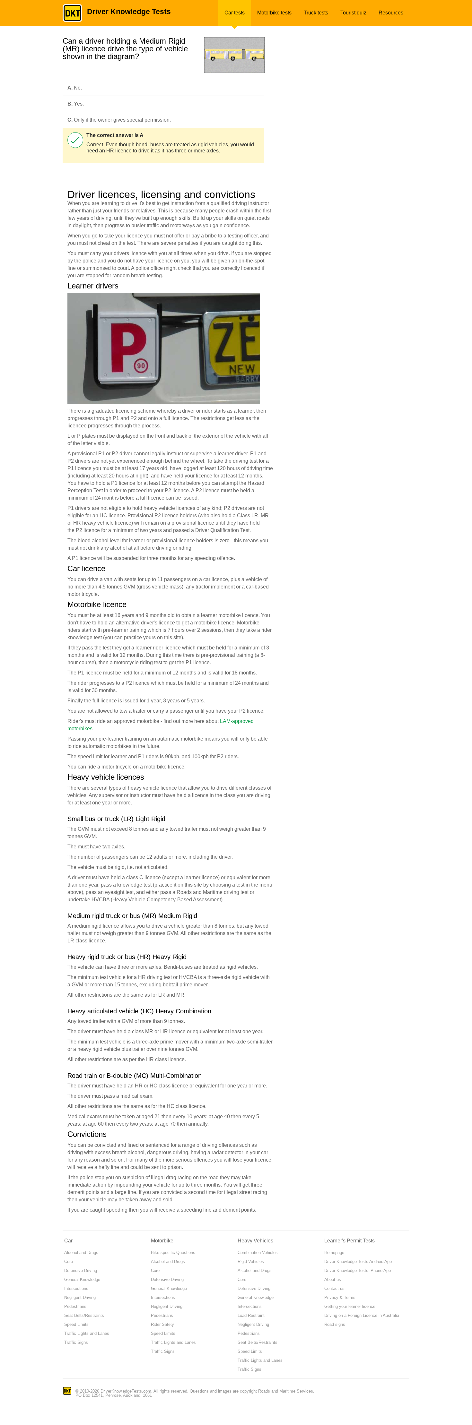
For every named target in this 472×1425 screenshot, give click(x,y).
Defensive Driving (80, 1270)
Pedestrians (75, 1306)
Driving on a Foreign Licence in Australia (361, 1315)
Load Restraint (251, 1315)
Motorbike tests (274, 12)
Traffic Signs (76, 1342)
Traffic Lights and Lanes (86, 1333)
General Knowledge (82, 1279)
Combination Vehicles (258, 1252)
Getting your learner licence (349, 1306)
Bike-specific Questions (173, 1252)
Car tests (234, 12)
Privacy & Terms (339, 1297)
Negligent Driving (80, 1297)
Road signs (334, 1324)
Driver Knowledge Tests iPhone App (357, 1270)
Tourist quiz (353, 12)
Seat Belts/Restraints (84, 1315)
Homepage (334, 1252)
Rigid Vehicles (251, 1261)
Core (68, 1261)
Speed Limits (76, 1324)
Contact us (334, 1288)
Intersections (76, 1288)
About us (332, 1279)
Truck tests (316, 12)
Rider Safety (162, 1324)
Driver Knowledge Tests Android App (358, 1261)
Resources (391, 12)
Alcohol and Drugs (81, 1252)
